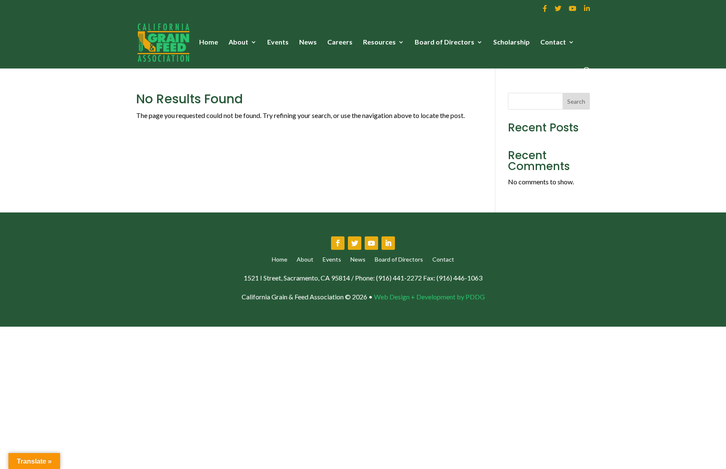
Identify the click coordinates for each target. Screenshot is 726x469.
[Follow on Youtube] (371, 243)
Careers (339, 42)
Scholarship (511, 42)
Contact (553, 42)
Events (278, 42)
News (308, 42)
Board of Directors (444, 42)
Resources (379, 42)
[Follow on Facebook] (338, 243)
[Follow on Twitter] (354, 243)
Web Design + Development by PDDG (429, 297)
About (238, 42)
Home (208, 42)
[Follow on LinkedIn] (388, 243)
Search (576, 101)
